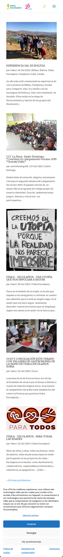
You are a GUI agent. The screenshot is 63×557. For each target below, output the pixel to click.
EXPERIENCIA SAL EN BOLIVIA (25, 65)
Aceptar (31, 524)
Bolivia (43, 70)
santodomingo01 (19, 166)
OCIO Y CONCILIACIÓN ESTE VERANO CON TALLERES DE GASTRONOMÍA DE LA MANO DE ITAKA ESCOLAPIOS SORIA (30, 362)
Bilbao (35, 70)
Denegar (32, 532)
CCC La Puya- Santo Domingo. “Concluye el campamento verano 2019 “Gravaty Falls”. (31, 159)
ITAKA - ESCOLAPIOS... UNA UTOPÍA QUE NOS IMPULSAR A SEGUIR (29, 278)
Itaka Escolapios (41, 284)
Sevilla (40, 74)
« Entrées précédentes (18, 480)
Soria (35, 371)
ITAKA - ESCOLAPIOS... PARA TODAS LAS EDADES (29, 438)
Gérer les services (31, 515)
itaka (13, 70)
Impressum (54, 549)
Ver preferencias (31, 541)
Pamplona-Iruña (27, 74)
